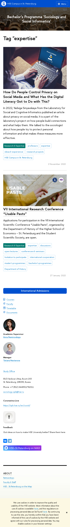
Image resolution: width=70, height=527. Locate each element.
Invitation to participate (15, 257)
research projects (35, 151)
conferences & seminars (32, 251)
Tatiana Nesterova (11, 360)
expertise (45, 145)
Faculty (10, 303)
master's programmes (15, 263)
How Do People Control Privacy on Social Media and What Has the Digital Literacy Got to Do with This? (33, 97)
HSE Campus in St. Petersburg (21, 3)
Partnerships (8, 477)
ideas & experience (14, 151)
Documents (12, 312)
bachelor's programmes (40, 263)
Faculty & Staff (9, 482)
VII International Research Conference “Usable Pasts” (33, 211)
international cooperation (42, 257)
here (36, 508)
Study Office (9, 371)
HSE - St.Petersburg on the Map (17, 486)
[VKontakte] (5, 441)
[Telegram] (10, 441)
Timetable (11, 308)
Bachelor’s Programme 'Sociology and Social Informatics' (36, 19)
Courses (10, 299)
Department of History (15, 268)
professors (33, 145)
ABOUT (7, 473)
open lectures (11, 251)
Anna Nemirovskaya (12, 337)
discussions (45, 245)
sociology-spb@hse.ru (13, 391)
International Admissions (35, 290)
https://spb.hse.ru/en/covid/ (16, 405)
